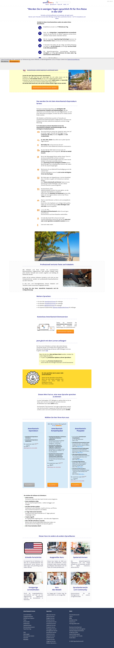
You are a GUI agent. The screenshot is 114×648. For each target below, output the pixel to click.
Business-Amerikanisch (75, 627)
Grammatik (26, 621)
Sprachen (52, 4)
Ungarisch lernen (51, 641)
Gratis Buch (72, 637)
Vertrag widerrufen (74, 623)
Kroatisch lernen (50, 627)
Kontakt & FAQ (73, 620)
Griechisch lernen (51, 623)
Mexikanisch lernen (49, 305)
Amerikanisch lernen (50, 301)
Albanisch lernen (50, 614)
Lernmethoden (27, 614)
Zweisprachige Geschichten (76, 630)
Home (47, 4)
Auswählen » (29, 485)
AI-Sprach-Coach (73, 632)
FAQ (24, 632)
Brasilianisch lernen (50, 303)
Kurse (59, 4)
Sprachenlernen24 (74, 614)
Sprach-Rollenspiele (74, 634)
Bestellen (25, 639)
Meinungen (26, 634)
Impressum (72, 621)
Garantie (25, 637)
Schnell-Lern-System (28, 618)
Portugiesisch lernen (51, 630)
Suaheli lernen (50, 637)
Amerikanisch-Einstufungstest (77, 629)
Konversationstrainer (29, 627)
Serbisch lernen (50, 634)
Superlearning (27, 629)
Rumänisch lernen (51, 632)
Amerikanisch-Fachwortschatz (56, 457)
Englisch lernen (50, 618)
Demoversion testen (28, 636)
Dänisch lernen (50, 616)
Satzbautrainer (27, 625)
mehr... (65, 4)
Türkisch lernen (50, 639)
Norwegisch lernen (51, 629)
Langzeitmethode (28, 616)
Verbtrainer (26, 623)
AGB (47, 350)
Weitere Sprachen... (51, 643)
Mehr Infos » (80, 446)
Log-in (71, 616)
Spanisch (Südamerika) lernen (61, 307)
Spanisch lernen (50, 636)
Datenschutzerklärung (73, 59)
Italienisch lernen (51, 625)
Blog (70, 618)
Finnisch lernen (50, 620)
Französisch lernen (51, 621)
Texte (24, 620)
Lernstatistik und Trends (75, 636)
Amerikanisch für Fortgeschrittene (56, 449)
